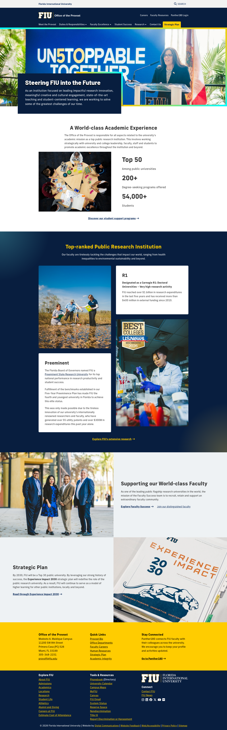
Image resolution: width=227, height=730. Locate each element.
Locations (44, 691)
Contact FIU (148, 691)
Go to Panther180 (152, 658)
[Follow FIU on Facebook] (151, 700)
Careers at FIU (47, 711)
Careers (144, 15)
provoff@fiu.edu (48, 658)
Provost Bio (96, 638)
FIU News (147, 695)
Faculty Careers (99, 646)
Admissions (45, 683)
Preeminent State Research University (66, 374)
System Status (98, 703)
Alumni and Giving (49, 707)
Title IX (94, 715)
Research (44, 695)
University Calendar (101, 683)
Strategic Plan (98, 654)
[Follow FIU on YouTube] (160, 700)
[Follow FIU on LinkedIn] (147, 700)
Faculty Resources (159, 15)
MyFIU (93, 691)
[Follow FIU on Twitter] (155, 700)
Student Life (46, 699)
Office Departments (101, 642)
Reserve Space (98, 707)
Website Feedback (130, 725)
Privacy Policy (169, 725)
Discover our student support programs (112, 218)
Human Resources (100, 650)
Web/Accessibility (151, 725)
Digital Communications (107, 725)
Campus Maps (98, 687)
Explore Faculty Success (135, 506)
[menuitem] (48, 24)
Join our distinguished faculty (174, 506)
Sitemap (183, 725)
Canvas (94, 695)
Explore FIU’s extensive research (112, 439)
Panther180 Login (179, 15)
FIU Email (95, 699)
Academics (45, 687)
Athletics (44, 703)
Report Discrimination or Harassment (111, 719)
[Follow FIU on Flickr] (164, 700)
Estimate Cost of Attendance (55, 715)
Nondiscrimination (100, 711)
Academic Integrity (101, 658)
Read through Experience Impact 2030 (36, 594)
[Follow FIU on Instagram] (143, 700)
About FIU (44, 679)
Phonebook (96, 679)
